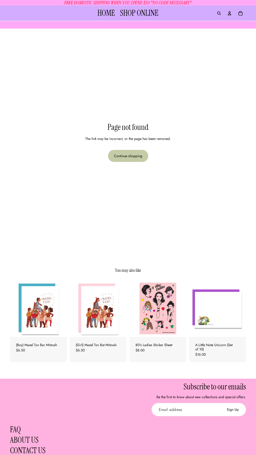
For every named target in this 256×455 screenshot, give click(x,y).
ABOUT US (24, 440)
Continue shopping (128, 155)
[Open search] (219, 13)
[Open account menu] (229, 13)
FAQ (15, 429)
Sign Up (233, 409)
